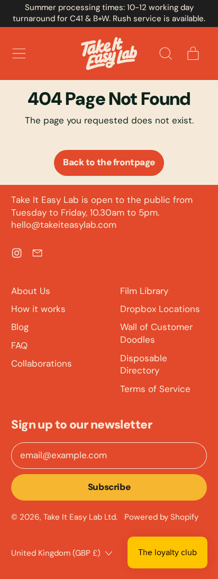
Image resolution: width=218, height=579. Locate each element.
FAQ (19, 345)
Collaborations (41, 363)
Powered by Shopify (161, 517)
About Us (30, 291)
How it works (38, 309)
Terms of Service (155, 389)
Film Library (144, 291)
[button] (165, 53)
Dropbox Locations (160, 309)
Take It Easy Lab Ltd (79, 517)
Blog (20, 327)
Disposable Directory (143, 364)
